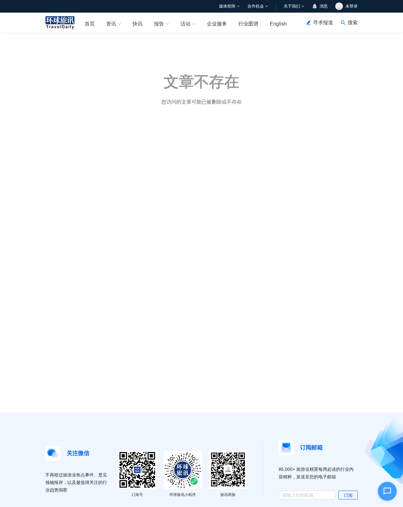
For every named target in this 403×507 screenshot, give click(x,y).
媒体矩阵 (227, 6)
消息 (324, 6)
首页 (90, 23)
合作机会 (255, 6)
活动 (185, 23)
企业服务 (217, 23)
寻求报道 (323, 22)
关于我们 (292, 6)
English (278, 23)
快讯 (138, 23)
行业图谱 (248, 23)
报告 (159, 23)
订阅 (348, 495)
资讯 (111, 23)
